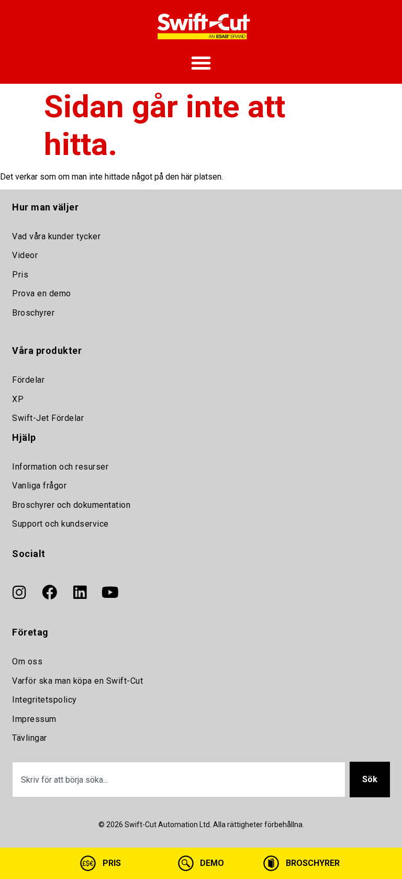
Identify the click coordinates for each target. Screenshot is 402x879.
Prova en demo (41, 293)
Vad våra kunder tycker (56, 236)
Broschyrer (33, 313)
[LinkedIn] (79, 592)
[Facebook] (49, 592)
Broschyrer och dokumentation (71, 505)
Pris (20, 275)
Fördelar (28, 380)
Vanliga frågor (39, 486)
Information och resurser (60, 467)
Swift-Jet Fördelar (48, 418)
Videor (25, 255)
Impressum (34, 719)
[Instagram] (19, 592)
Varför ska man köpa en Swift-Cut (77, 681)
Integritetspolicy (44, 700)
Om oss (27, 661)
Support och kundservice (60, 524)
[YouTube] (110, 592)
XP (18, 399)
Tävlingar (29, 738)
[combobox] (178, 779)
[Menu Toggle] (201, 62)
